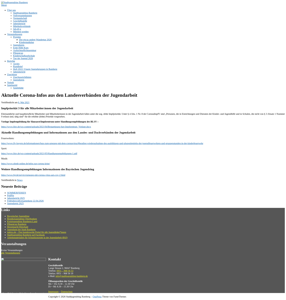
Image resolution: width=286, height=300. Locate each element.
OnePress (97, 296)
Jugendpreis (18, 45)
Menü (4, 5)
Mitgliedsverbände (22, 26)
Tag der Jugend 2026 (23, 58)
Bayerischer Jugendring (18, 216)
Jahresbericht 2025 (16, 198)
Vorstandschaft (20, 18)
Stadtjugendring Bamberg (25, 13)
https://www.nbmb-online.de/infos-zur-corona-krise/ (25, 163)
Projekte (17, 37)
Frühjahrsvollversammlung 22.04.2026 (25, 201)
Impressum (53, 291)
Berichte (11, 61)
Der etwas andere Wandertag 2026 (35, 39)
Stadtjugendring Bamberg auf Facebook (26, 235)
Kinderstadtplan (26, 42)
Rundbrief (18, 66)
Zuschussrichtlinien (22, 77)
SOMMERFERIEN (16, 193)
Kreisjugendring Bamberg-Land (22, 221)
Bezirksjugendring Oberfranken (22, 219)
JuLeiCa (17, 29)
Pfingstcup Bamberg (16, 224)
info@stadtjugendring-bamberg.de (72, 276)
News (19, 180)
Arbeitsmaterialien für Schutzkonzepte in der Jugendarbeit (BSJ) (37, 237)
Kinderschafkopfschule (24, 55)
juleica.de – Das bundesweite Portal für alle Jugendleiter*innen (36, 232)
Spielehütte (18, 88)
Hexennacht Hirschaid (17, 227)
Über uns (11, 10)
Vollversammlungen (22, 15)
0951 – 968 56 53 (65, 270)
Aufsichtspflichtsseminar (24, 50)
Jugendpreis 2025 (15, 203)
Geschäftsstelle (20, 21)
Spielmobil (12, 85)
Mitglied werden (21, 31)
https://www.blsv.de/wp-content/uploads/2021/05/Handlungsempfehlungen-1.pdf (39, 153)
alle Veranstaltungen (10, 253)
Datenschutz (67, 291)
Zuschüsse (12, 74)
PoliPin (10, 195)
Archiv (16, 63)
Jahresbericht (19, 23)
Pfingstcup (18, 53)
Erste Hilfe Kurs (20, 47)
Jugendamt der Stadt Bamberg (21, 229)
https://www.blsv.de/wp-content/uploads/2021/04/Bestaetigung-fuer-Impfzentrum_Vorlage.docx (46, 126)
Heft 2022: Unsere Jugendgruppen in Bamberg (35, 69)
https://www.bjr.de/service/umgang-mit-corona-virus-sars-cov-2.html (33, 175)
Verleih (10, 82)
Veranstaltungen (14, 34)
